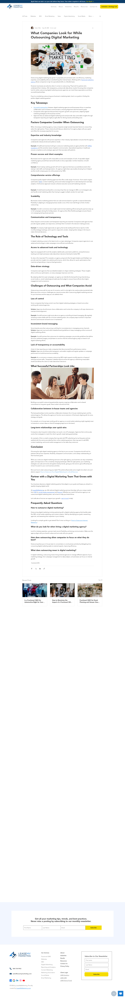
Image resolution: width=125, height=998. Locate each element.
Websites (33, 16)
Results (62, 958)
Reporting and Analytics (48, 967)
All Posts (24, 16)
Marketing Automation (48, 972)
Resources (63, 961)
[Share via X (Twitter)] (36, 568)
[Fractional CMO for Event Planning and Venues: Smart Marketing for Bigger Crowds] (90, 590)
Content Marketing (47, 970)
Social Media (81, 16)
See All (100, 580)
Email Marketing (49, 16)
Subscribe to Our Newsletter (96, 956)
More (90, 16)
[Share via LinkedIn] (40, 568)
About (62, 953)
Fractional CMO (35, 563)
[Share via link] (44, 568)
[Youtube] (24, 980)
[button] (109, 7)
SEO (40, 16)
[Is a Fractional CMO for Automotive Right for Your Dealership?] (34, 590)
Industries (63, 955)
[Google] (14, 980)
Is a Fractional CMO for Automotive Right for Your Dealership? (33, 601)
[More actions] (93, 28)
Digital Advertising (69, 16)
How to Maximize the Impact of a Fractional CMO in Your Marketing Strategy (62, 601)
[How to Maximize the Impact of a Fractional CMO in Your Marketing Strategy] (62, 590)
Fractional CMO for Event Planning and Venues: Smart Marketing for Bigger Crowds (89, 601)
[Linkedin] (17, 980)
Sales (59, 16)
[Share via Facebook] (31, 568)
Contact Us (63, 963)
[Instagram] (20, 980)
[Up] (113, 993)
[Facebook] (11, 980)
